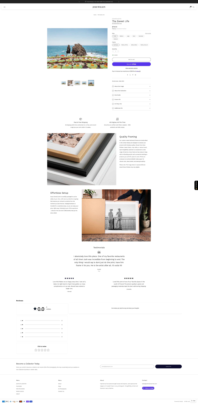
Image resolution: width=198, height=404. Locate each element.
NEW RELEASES (20, 388)
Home (95, 14)
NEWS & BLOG (20, 391)
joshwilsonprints (116, 18)
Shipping (114, 28)
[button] (42, 320)
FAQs (59, 386)
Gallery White (124, 44)
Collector (116, 39)
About (59, 383)
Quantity (114, 49)
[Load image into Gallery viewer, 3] (77, 83)
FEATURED (19, 386)
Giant (134, 36)
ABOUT (18, 394)
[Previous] (79, 2)
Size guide (148, 33)
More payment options (131, 68)
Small (115, 36)
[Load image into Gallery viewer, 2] (70, 83)
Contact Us (61, 391)
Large (128, 36)
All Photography (62, 388)
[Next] (119, 2)
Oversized (141, 36)
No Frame (116, 44)
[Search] (193, 7)
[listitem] (94, 1)
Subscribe (187, 397)
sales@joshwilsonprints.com (149, 383)
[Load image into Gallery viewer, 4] (84, 83)
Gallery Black (134, 44)
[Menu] (4, 7)
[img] (116, 24)
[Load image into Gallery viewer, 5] (91, 83)
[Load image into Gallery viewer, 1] (64, 83)
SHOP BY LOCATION (21, 383)
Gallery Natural (144, 44)
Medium (121, 36)
